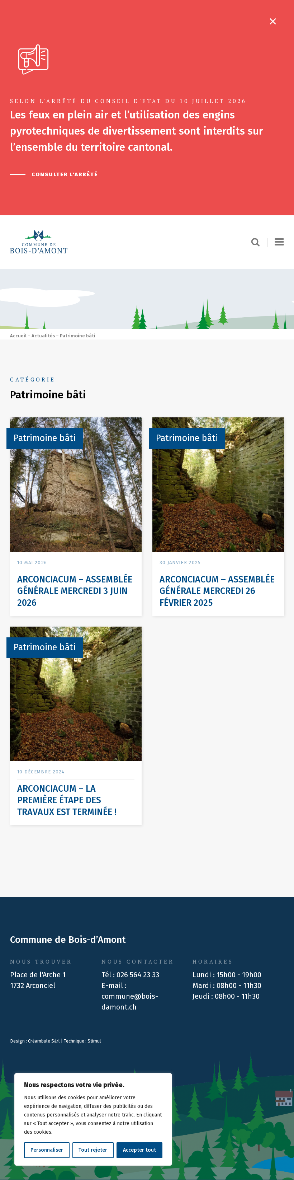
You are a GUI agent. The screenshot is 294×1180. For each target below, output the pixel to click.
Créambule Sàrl (44, 1041)
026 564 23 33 (138, 974)
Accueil (18, 335)
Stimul (94, 1041)
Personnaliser (46, 1150)
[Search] (259, 242)
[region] (93, 1119)
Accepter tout (139, 1150)
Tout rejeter (93, 1150)
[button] (279, 242)
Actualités (43, 335)
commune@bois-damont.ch (129, 1001)
